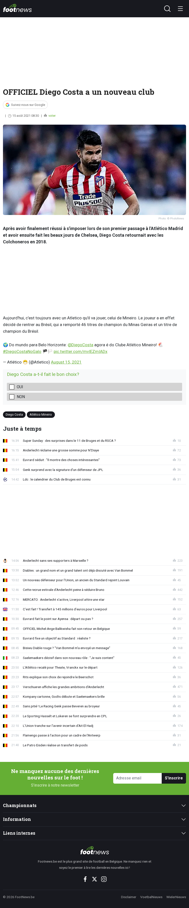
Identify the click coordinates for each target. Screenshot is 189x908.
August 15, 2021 (66, 362)
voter (52, 115)
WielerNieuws (176, 897)
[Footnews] (94, 850)
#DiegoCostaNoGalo (22, 351)
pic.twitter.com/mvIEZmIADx (80, 351)
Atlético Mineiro (41, 414)
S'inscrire (174, 778)
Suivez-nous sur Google (28, 105)
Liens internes (19, 833)
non (21, 396)
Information (17, 819)
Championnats (19, 805)
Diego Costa (14, 414)
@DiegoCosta (80, 344)
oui (20, 387)
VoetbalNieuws (151, 897)
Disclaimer (128, 897)
